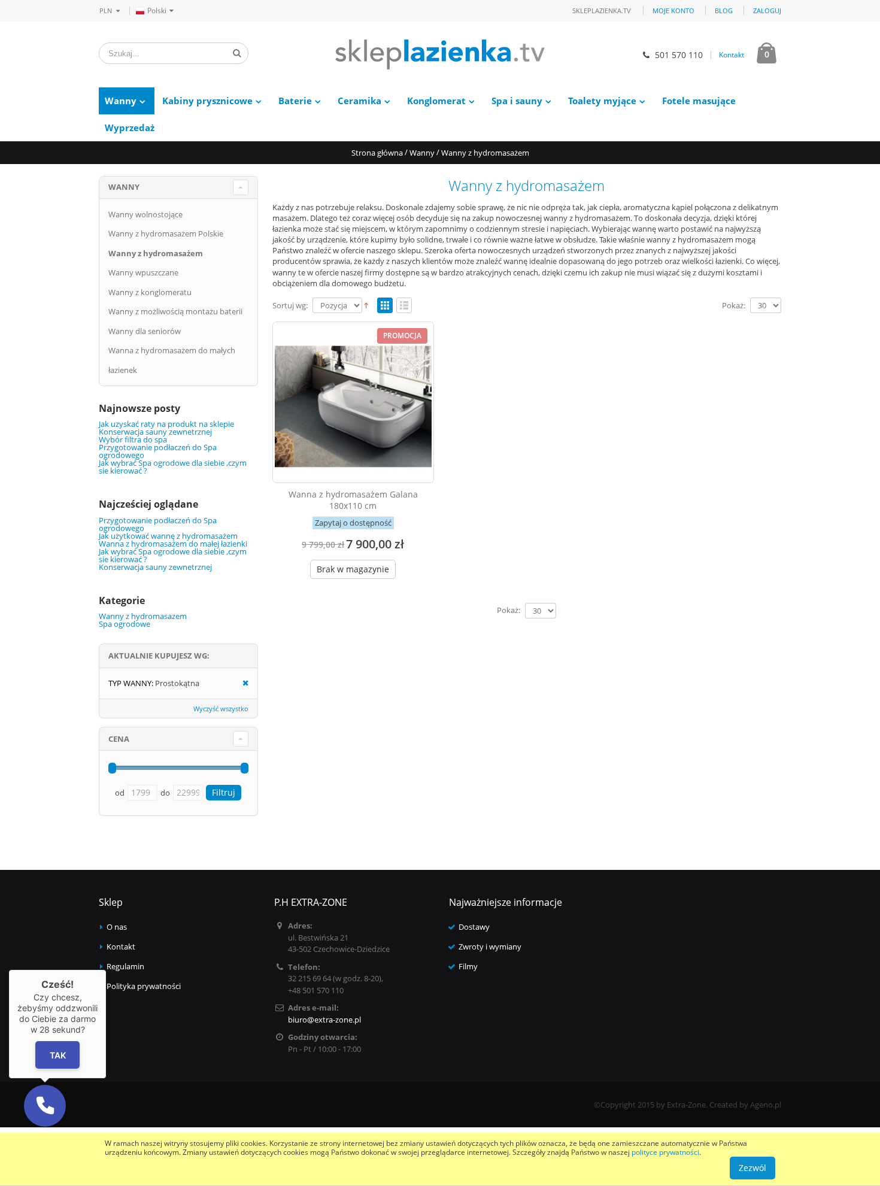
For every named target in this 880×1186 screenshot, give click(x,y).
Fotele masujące (699, 101)
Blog (724, 10)
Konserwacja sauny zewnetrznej (155, 431)
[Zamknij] (106, 969)
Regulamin (125, 966)
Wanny (120, 101)
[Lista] (404, 306)
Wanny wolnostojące (145, 214)
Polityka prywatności (144, 986)
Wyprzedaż (129, 128)
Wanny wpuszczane (143, 272)
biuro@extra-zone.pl (324, 1019)
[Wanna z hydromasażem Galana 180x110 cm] (353, 402)
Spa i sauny (516, 101)
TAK (58, 1055)
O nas (117, 926)
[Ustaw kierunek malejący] (366, 304)
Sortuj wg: (290, 306)
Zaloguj (767, 10)
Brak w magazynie (353, 569)
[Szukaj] (237, 53)
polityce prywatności (665, 1152)
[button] (45, 1106)
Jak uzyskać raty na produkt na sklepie (166, 423)
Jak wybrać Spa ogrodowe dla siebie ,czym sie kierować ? (173, 466)
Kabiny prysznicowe (207, 101)
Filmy (468, 966)
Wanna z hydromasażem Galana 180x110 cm (353, 500)
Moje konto (673, 10)
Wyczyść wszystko (220, 708)
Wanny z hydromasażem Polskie (165, 233)
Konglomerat (436, 101)
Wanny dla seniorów (144, 331)
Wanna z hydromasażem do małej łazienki (173, 543)
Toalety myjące (602, 101)
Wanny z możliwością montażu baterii (175, 311)
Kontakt (731, 55)
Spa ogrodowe (124, 623)
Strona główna (377, 152)
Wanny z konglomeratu (150, 292)
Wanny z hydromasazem (143, 616)
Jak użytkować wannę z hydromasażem (168, 535)
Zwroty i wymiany (490, 946)
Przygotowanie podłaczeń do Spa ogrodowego (158, 451)
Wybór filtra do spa (133, 439)
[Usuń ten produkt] (241, 683)
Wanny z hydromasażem (155, 253)
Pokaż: (733, 306)
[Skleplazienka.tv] (440, 54)
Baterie (295, 101)
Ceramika (359, 101)
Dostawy (474, 926)
